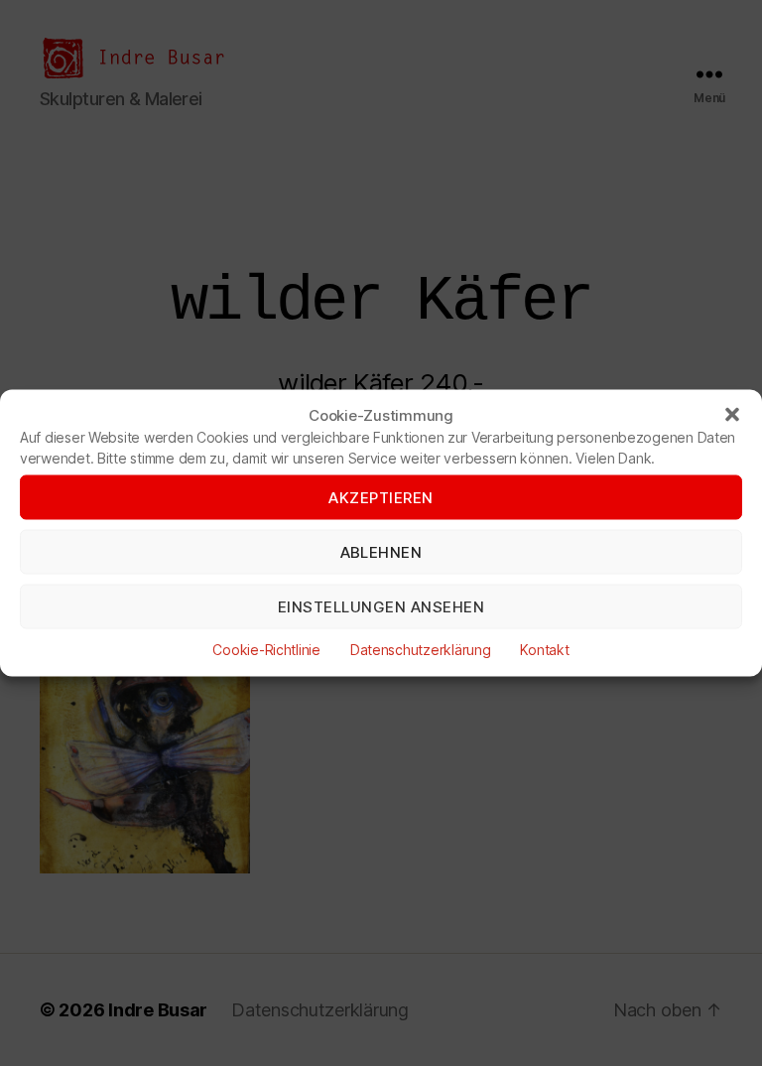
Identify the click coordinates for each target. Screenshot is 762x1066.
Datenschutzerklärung (420, 649)
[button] (732, 415)
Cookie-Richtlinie (265, 649)
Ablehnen (381, 551)
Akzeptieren (381, 496)
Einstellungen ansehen (381, 606)
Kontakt (544, 649)
